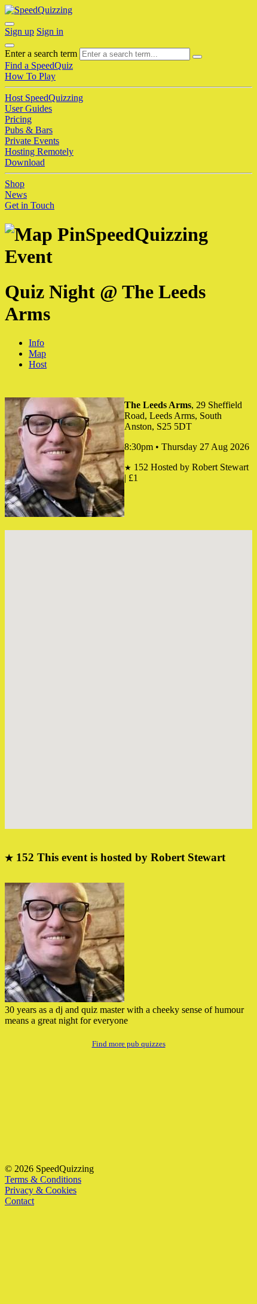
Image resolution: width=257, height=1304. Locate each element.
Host (38, 364)
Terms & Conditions (43, 1179)
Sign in (49, 31)
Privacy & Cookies (41, 1190)
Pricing (18, 119)
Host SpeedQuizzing (44, 98)
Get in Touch (29, 205)
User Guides (28, 108)
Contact (19, 1201)
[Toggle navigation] (9, 45)
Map (37, 353)
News (16, 194)
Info (36, 343)
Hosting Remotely (39, 151)
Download (25, 162)
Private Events (32, 141)
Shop (15, 184)
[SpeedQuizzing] (38, 10)
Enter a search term (41, 53)
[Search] (197, 57)
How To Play (30, 76)
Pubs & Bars (29, 130)
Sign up (19, 31)
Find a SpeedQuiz (39, 65)
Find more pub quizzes (129, 1043)
